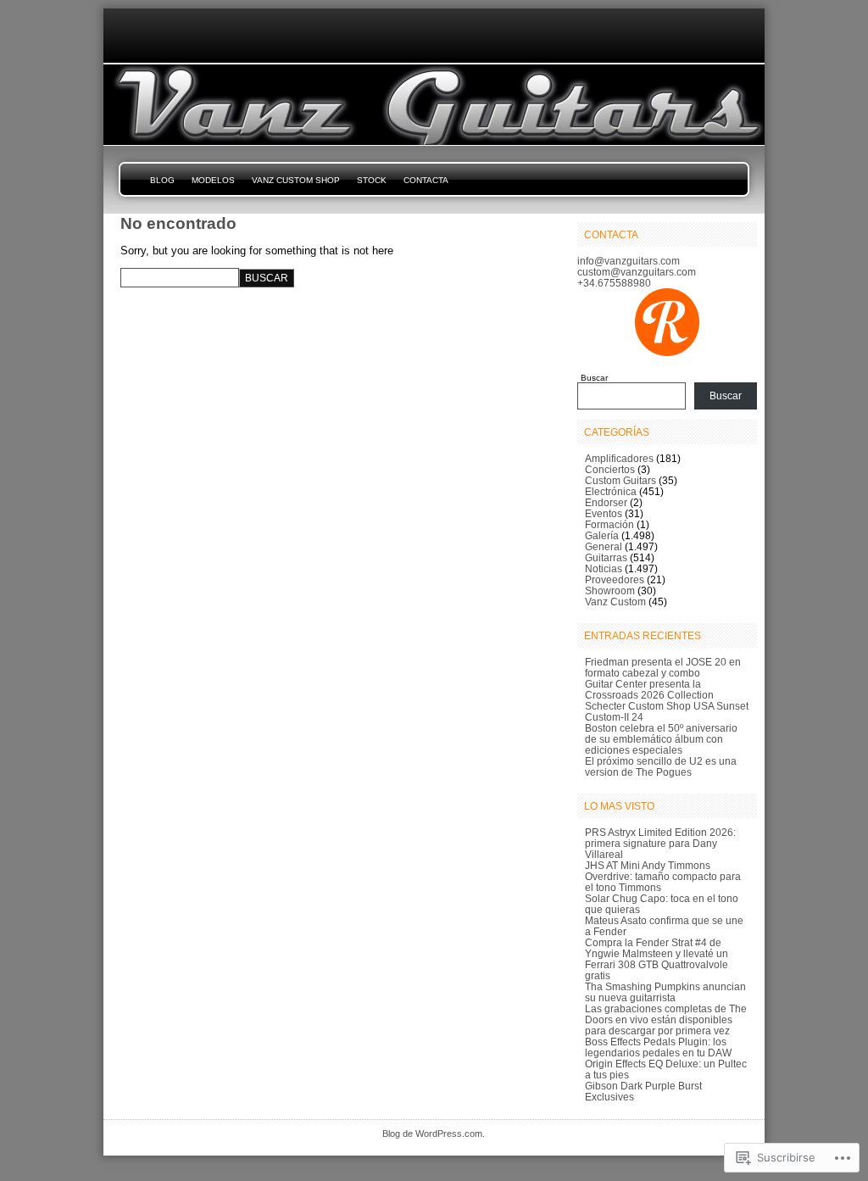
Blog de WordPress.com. (433, 1133)
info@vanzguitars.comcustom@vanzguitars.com (636, 266)
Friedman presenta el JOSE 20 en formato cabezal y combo (663, 667)
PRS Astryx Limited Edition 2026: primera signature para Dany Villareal (660, 843)
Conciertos (610, 469)
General (603, 546)
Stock (372, 180)
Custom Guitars (620, 480)
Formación (609, 524)
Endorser (606, 502)
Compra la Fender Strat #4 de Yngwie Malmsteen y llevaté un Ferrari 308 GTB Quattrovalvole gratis (656, 959)
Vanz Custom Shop (296, 180)
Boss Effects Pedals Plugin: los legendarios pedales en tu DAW (658, 1047)
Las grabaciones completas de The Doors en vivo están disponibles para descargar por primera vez (666, 1019)
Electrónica (611, 491)
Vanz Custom (615, 601)
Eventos (603, 513)
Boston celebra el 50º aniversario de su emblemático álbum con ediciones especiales (661, 738)
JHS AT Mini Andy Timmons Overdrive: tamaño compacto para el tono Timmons (663, 876)
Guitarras (606, 557)
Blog (162, 180)
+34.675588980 (614, 282)
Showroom (610, 590)
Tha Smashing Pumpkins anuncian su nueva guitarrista (665, 992)
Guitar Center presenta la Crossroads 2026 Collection (649, 689)
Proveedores (614, 579)
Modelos (213, 180)
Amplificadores (619, 458)
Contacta (425, 180)
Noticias (603, 568)
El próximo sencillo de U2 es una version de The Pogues (661, 766)
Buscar (594, 377)
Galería (602, 535)
